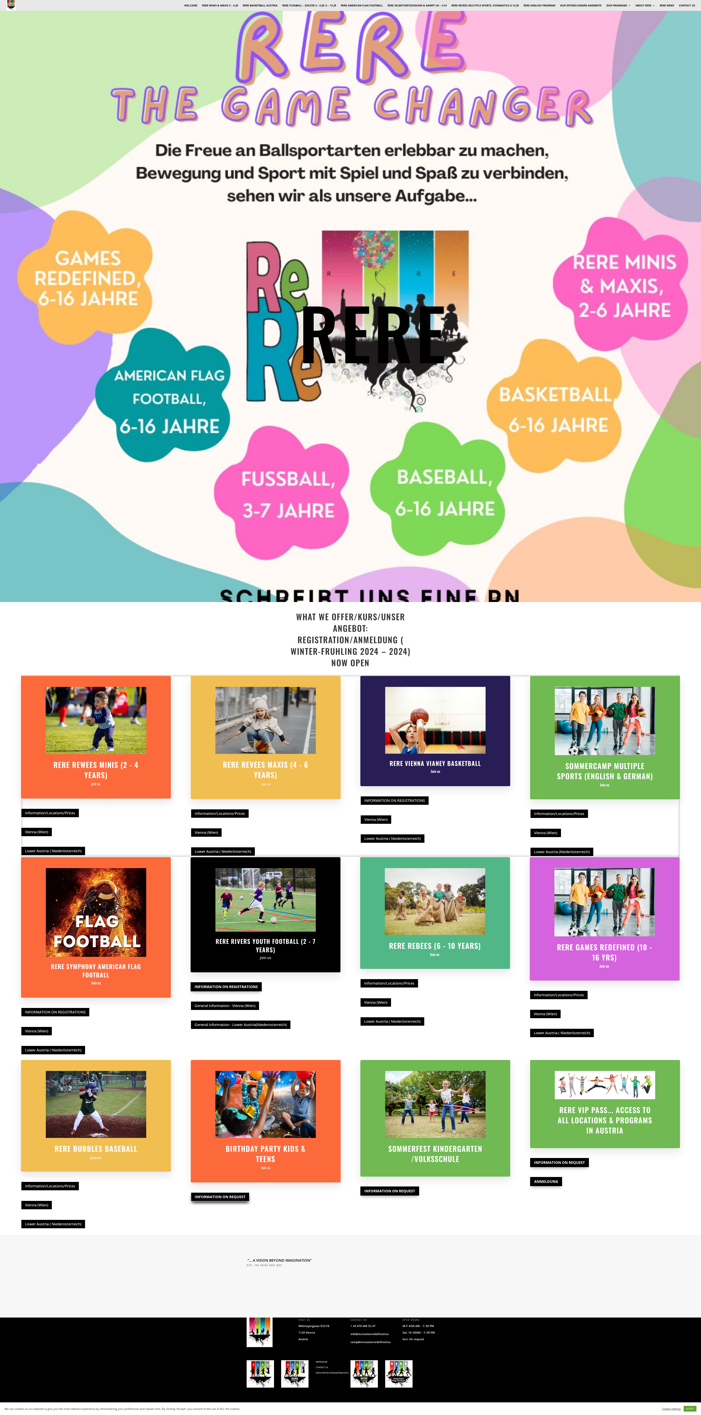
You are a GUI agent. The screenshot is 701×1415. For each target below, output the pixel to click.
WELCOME (190, 5)
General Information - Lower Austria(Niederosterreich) (241, 1024)
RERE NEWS (667, 5)
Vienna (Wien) (36, 831)
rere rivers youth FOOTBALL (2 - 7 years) (266, 945)
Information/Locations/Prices (50, 812)
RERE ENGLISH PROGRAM (539, 5)
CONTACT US (687, 5)
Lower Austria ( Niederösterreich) (53, 850)
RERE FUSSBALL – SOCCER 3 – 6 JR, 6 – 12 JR (309, 5)
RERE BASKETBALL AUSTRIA (260, 5)
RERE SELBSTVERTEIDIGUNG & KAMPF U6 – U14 (417, 5)
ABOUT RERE (643, 5)
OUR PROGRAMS (616, 5)
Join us (266, 784)
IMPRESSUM (321, 1361)
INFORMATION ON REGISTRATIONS (394, 800)
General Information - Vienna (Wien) (225, 1005)
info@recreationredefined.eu (369, 1334)
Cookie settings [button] (671, 1408)
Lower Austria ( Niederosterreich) (53, 1224)
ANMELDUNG (546, 1181)
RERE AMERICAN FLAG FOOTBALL (362, 5)
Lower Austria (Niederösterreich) (562, 851)
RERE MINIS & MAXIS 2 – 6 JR (220, 5)
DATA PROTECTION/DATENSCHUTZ (332, 1372)
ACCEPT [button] (690, 1408)
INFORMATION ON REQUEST (220, 1196)
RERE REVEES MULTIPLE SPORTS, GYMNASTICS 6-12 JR (485, 5)
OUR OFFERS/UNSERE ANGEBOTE (581, 5)
